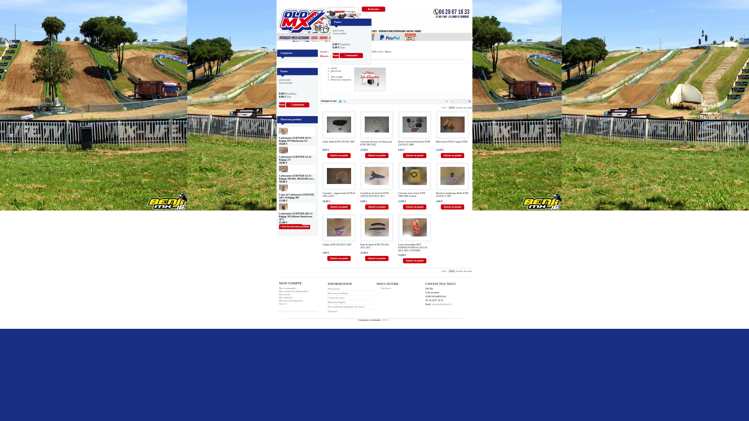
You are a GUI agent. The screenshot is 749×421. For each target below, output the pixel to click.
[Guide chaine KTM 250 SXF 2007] (339, 124)
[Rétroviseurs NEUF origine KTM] (452, 124)
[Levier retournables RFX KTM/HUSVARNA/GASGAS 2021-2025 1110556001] (415, 227)
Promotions (334, 288)
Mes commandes (287, 288)
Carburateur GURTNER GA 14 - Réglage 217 (295, 158)
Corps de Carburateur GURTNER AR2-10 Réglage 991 (296, 196)
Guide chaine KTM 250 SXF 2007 (338, 141)
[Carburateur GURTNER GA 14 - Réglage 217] (297, 150)
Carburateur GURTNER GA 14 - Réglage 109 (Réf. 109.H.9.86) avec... (297, 177)
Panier (337, 17)
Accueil (323, 51)
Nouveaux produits (290, 119)
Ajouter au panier (339, 155)
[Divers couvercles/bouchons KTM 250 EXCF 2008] (415, 124)
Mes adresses (286, 297)
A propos (332, 311)
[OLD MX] (300, 22)
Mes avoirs (284, 294)
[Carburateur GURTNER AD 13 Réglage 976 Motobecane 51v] (297, 131)
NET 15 (386, 320)
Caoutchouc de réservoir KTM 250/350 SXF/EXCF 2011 (374, 194)
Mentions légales (337, 302)
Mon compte (290, 283)
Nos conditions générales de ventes (346, 306)
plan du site (336, 71)
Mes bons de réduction (291, 300)
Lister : (444, 107)
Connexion (346, 79)
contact (334, 68)
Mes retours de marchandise (293, 291)
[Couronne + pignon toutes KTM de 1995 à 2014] (339, 176)
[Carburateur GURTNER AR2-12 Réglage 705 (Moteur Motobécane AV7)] (297, 207)
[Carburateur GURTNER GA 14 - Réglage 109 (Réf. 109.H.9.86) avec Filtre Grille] (297, 169)
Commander (351, 55)
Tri (446, 101)
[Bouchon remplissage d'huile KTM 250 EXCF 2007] (452, 176)
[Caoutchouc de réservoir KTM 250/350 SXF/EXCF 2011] (377, 176)
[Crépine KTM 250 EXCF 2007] (339, 227)
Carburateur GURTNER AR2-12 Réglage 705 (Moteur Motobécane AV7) (295, 216)
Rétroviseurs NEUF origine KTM (451, 141)
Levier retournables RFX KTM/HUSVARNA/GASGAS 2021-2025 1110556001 (412, 247)
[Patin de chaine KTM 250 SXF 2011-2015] (377, 227)
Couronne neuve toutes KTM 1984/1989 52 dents (411, 194)
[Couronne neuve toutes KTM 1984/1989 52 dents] (415, 176)
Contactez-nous (336, 297)
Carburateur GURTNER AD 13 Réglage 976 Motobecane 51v (295, 139)
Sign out (283, 303)
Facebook (386, 288)
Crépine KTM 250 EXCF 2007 (336, 244)
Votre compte (337, 76)
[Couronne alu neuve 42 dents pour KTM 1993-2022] (377, 124)
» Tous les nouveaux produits (294, 226)
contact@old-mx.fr (442, 304)
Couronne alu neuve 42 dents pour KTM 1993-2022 (376, 143)
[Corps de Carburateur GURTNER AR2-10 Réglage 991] (297, 188)
